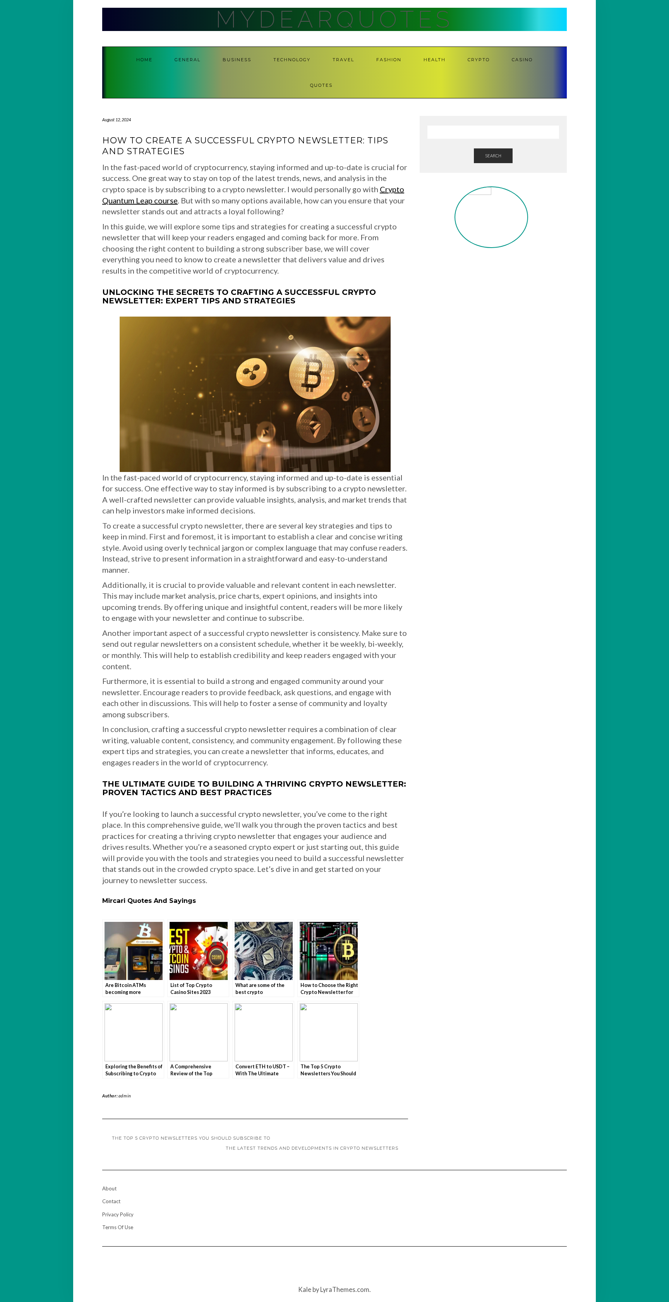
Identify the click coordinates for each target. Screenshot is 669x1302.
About (109, 1188)
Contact (111, 1201)
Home (144, 59)
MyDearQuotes (334, 19)
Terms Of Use (117, 1227)
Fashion (388, 59)
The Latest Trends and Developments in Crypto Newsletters (312, 1148)
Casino (522, 59)
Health (435, 59)
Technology (291, 59)
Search (493, 155)
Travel (343, 59)
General (188, 59)
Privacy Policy (118, 1214)
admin (124, 1095)
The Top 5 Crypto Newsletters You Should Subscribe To (191, 1138)
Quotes (321, 85)
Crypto (479, 59)
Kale (304, 1289)
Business (237, 59)
